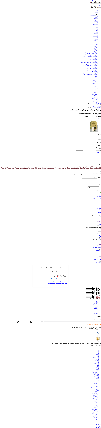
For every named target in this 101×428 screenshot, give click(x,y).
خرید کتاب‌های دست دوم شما (53, 278)
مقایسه (98, 418)
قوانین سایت (96, 312)
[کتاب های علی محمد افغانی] (99, 194)
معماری (96, 25)
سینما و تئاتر (96, 21)
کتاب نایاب (96, 12)
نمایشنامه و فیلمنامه (95, 88)
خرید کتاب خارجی (95, 46)
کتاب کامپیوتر (96, 86)
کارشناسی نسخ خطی (95, 384)
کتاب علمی (96, 89)
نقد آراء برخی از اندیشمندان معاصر (96, 107)
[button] (98, 201)
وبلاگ (97, 301)
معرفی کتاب (96, 303)
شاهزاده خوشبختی (98, 210)
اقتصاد (97, 29)
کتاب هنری (96, 399)
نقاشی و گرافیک (95, 24)
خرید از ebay (96, 50)
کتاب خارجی (96, 33)
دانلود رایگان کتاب (95, 304)
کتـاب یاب (96, 306)
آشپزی (97, 30)
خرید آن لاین (96, 386)
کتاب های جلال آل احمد (97, 247)
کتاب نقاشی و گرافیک (95, 373)
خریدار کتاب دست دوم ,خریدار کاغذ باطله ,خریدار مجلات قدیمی (89, 62)
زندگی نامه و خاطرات (95, 94)
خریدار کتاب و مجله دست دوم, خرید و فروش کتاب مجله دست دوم (89, 52)
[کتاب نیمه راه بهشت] (99, 255)
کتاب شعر (96, 39)
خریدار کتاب (96, 307)
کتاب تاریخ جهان (95, 396)
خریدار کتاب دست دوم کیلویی (94, 59)
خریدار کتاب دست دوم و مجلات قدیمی (92, 68)
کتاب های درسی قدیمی (94, 91)
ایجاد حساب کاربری (98, 424)
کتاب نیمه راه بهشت (97, 259)
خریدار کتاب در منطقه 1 (94, 71)
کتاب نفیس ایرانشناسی (93, 14)
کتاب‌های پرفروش (95, 37)
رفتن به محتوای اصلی (94, 0)
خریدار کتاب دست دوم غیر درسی (93, 67)
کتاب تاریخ (96, 10)
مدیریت (97, 26)
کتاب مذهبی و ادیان (95, 83)
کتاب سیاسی (96, 95)
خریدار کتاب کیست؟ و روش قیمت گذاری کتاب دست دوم (90, 56)
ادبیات (97, 32)
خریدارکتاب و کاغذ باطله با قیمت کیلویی (92, 53)
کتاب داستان (96, 77)
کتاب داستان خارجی (95, 393)
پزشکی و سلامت (95, 36)
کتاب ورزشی (96, 22)
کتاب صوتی (96, 405)
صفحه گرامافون (95, 40)
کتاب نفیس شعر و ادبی (93, 15)
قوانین (97, 44)
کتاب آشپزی (96, 402)
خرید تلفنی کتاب (95, 313)
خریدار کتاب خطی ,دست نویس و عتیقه (92, 58)
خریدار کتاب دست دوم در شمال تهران (93, 55)
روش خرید (96, 302)
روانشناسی (96, 19)
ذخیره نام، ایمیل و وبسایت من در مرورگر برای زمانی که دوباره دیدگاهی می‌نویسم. (89, 187)
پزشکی (97, 85)
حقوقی (97, 34)
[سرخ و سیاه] (99, 231)
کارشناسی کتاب (95, 383)
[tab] (98, 152)
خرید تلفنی (96, 47)
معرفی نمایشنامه (95, 414)
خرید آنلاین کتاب (95, 314)
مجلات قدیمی (96, 17)
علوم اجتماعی (96, 28)
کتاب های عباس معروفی (97, 222)
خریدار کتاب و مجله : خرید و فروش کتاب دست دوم (91, 70)
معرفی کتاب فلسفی (95, 98)
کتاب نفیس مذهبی (93, 13)
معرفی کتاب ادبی (95, 101)
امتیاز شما (99, 177)
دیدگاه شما (99, 183)
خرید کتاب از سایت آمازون (94, 387)
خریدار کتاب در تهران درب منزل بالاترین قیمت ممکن (91, 74)
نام (100, 184)
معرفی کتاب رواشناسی (94, 100)
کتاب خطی (96, 20)
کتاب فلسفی (96, 92)
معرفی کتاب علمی (95, 417)
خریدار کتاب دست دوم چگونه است (93, 61)
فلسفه (97, 35)
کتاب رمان (96, 11)
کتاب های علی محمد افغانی (96, 198)
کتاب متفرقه (96, 16)
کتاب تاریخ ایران (95, 80)
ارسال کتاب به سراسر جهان (94, 309)
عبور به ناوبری (99, 0)
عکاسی (97, 27)
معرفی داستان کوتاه (95, 97)
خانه (100, 103)
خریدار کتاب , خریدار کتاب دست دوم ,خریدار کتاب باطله (90, 65)
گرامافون (96, 38)
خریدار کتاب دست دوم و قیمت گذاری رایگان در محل (91, 64)
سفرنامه (96, 31)
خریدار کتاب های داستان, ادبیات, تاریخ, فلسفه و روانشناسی (90, 73)
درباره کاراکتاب (96, 308)
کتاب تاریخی (96, 79)
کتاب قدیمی (96, 18)
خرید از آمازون (96, 389)
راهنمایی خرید (97, 311)
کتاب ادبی (96, 82)
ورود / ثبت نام (97, 419)
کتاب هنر (96, 23)
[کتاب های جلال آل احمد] (99, 243)
